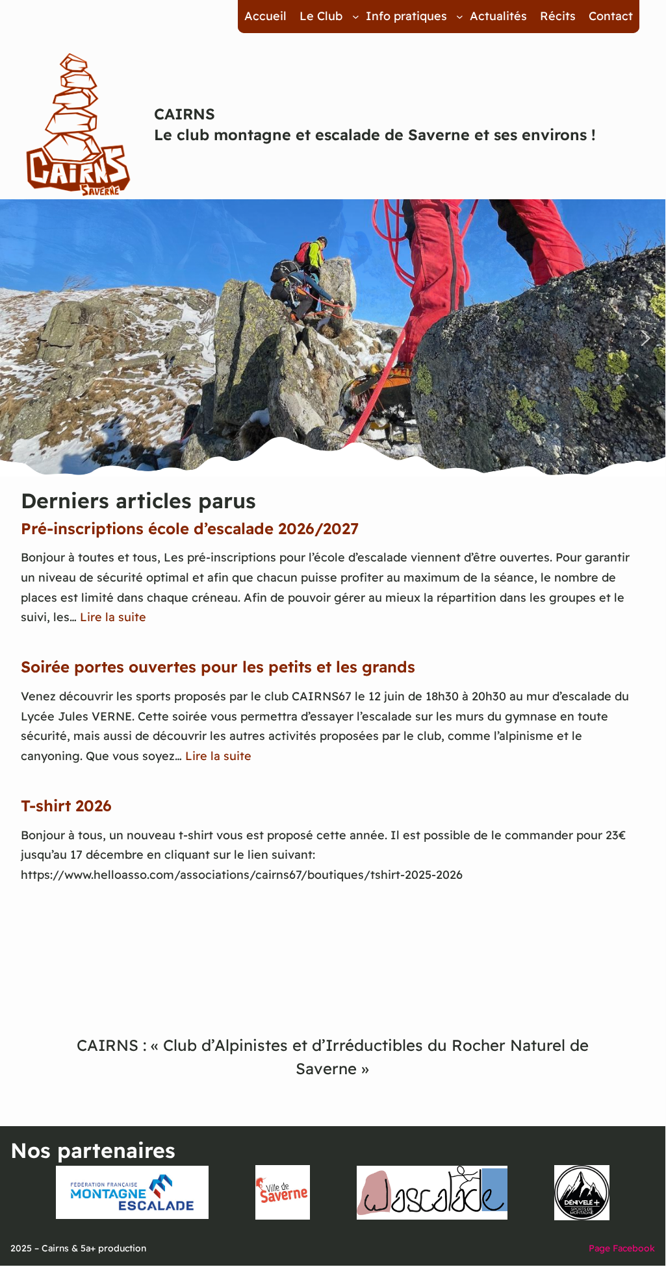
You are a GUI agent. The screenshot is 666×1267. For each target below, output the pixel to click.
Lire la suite (113, 616)
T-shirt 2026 (66, 805)
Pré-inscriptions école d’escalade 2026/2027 (190, 528)
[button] (20, 338)
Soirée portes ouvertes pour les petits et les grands (218, 666)
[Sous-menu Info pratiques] (459, 16)
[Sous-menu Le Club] (355, 16)
